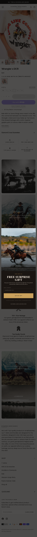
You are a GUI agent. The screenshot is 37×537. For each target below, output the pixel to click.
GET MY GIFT (18, 295)
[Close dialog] (34, 230)
